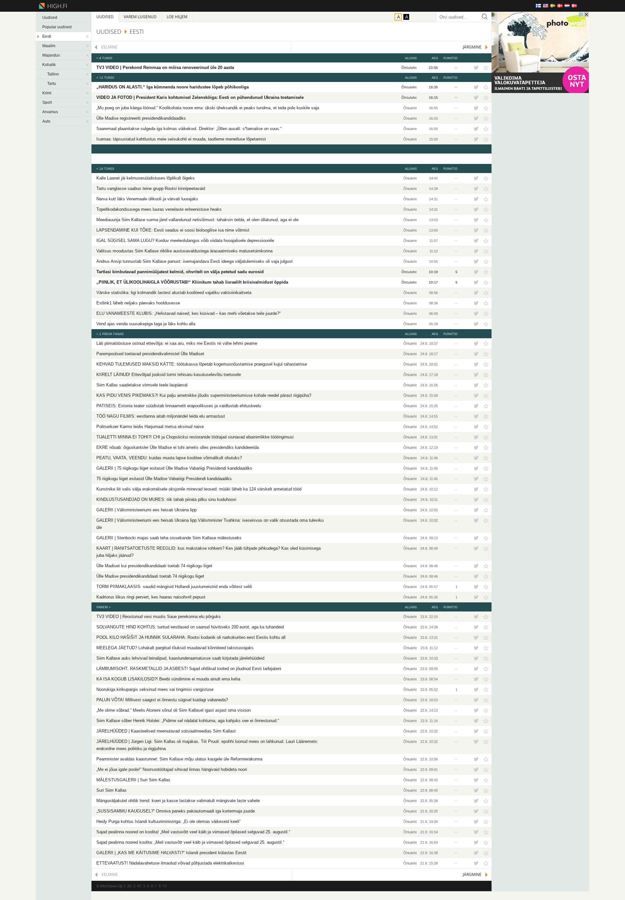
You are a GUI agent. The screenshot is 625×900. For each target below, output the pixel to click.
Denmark (559, 5)
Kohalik (49, 64)
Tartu (51, 83)
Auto (46, 121)
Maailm (48, 46)
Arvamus (50, 112)
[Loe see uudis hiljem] (486, 68)
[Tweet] (476, 68)
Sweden (552, 5)
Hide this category (88, 36)
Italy (581, 5)
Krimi (46, 93)
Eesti (46, 36)
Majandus (51, 55)
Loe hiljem (177, 17)
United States (545, 5)
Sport (47, 102)
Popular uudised (57, 27)
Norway (574, 5)
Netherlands (567, 5)
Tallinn (53, 74)
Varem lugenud (140, 17)
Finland (538, 5)
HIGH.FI (56, 6)
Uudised (49, 17)
